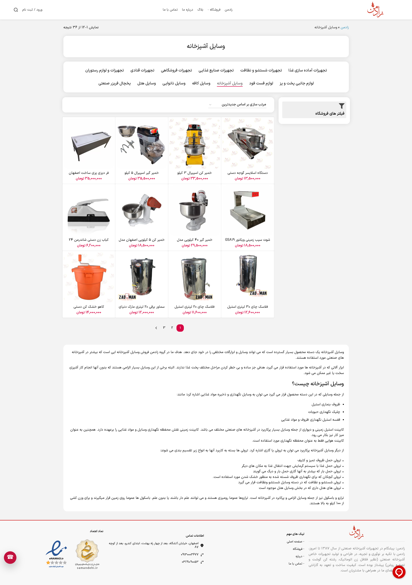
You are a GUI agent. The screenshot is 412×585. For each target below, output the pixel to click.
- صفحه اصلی (295, 541)
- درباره (300, 556)
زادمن (345, 27)
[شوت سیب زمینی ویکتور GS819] (247, 210)
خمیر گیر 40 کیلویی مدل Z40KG (194, 242)
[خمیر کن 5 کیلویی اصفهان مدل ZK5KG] (141, 210)
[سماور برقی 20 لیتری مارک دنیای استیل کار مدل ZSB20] (141, 277)
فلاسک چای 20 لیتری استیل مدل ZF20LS (195, 309)
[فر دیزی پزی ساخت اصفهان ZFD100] (89, 143)
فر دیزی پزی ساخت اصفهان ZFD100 (89, 175)
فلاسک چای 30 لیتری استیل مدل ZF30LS (247, 309)
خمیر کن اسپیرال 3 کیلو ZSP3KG (194, 175)
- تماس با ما (296, 563)
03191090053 (190, 562)
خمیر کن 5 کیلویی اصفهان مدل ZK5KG (142, 242)
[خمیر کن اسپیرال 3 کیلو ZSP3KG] (194, 143)
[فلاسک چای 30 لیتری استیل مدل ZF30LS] (247, 277)
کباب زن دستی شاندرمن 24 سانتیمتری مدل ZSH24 (89, 242)
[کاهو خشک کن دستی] (89, 277)
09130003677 (190, 554)
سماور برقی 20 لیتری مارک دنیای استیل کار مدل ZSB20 (142, 309)
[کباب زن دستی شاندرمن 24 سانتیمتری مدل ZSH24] (89, 210)
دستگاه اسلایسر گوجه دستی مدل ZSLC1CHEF (248, 175)
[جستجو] (15, 9)
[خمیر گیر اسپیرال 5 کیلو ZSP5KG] (141, 143)
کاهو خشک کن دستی (89, 306)
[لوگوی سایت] (375, 9)
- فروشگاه (298, 549)
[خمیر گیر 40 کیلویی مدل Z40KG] (194, 210)
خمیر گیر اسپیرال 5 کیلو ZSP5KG (142, 175)
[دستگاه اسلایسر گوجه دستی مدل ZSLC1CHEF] (247, 143)
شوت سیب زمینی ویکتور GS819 (247, 240)
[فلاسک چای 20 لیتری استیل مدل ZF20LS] (194, 277)
